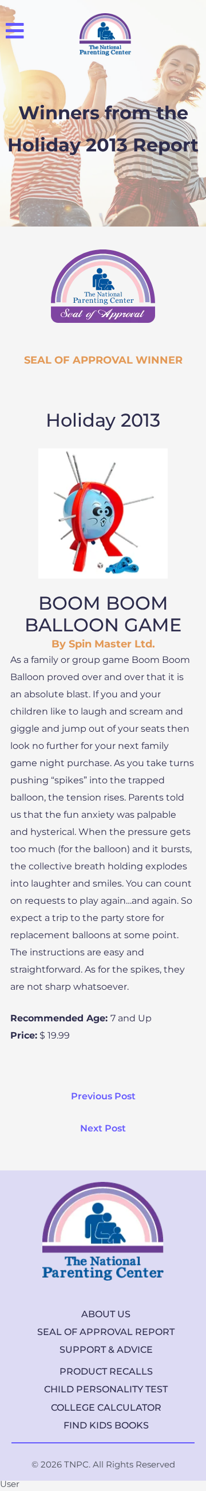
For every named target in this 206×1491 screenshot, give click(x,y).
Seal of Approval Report (106, 1331)
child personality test (106, 1389)
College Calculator (106, 1407)
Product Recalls (106, 1371)
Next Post (103, 1128)
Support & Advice (106, 1349)
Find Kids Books (106, 1425)
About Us (105, 1314)
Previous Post (103, 1096)
